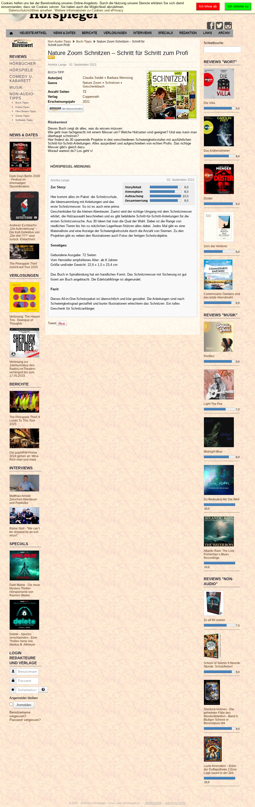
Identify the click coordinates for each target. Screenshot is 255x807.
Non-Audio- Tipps (22, 96)
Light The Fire (213, 404)
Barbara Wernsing (120, 78)
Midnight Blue (213, 451)
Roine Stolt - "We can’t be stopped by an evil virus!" (24, 532)
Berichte (89, 33)
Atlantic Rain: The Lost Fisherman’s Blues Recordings (219, 554)
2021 (86, 101)
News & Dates (64, 33)
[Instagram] (228, 25)
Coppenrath (91, 96)
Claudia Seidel (93, 78)
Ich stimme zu (238, 6)
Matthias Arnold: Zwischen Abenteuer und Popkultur (23, 499)
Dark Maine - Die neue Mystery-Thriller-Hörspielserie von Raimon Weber (24, 590)
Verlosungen (115, 33)
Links (207, 33)
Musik (16, 87)
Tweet (52, 323)
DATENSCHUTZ (176, 803)
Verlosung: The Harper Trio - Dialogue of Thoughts (24, 320)
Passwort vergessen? (25, 720)
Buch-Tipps (21, 102)
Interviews (142, 33)
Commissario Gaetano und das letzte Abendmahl (222, 295)
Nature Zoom (92, 83)
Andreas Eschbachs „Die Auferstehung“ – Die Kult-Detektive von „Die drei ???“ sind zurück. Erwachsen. (24, 232)
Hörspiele (21, 70)
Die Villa (209, 103)
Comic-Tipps (22, 107)
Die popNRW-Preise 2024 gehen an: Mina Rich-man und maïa (23, 456)
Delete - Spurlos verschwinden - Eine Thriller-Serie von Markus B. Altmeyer (23, 639)
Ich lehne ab (208, 6)
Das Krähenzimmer (217, 150)
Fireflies (209, 356)
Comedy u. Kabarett (21, 78)
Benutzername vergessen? (19, 714)
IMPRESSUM (153, 803)
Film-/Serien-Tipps (25, 111)
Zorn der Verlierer (215, 246)
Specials (165, 33)
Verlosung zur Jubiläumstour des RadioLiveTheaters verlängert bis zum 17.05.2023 (22, 369)
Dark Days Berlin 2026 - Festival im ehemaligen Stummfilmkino (24, 181)
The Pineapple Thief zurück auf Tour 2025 (23, 265)
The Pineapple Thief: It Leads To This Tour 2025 (24, 420)
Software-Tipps (24, 120)
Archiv (224, 33)
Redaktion (188, 33)
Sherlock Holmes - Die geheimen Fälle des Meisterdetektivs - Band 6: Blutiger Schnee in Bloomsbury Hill (221, 716)
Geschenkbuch (93, 86)
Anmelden (24, 705)
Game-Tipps (22, 115)
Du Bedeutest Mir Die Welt (221, 499)
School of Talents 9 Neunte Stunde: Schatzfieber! (222, 664)
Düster (208, 198)
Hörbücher (22, 63)
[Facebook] (210, 25)
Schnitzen (112, 83)
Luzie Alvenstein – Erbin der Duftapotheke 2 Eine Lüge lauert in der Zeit (220, 769)
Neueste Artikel (33, 33)
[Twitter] (219, 25)
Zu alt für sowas (214, 620)
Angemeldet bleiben (23, 698)
